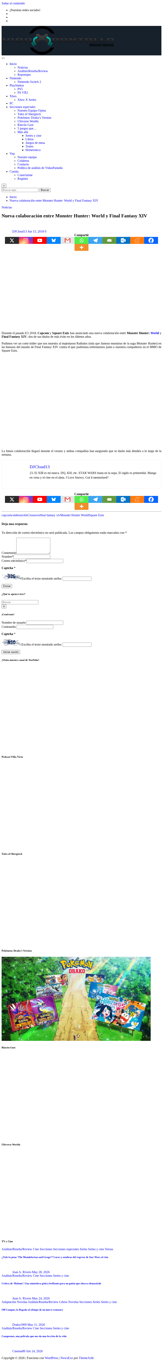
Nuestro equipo (27, 157)
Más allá (22, 132)
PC (12, 103)
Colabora (23, 160)
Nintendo (15, 78)
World (154, 333)
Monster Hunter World (74, 515)
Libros (29, 139)
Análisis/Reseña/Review (32, 71)
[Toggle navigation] (3, 58)
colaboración (19, 515)
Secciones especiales (22, 107)
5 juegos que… (27, 128)
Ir (4, 606)
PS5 (20, 89)
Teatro (29, 146)
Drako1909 (19, 1324)
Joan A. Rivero (21, 1272)
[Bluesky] (54, 240)
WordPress (51, 1358)
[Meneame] (137, 240)
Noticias (22, 67)
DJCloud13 (19, 231)
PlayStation (17, 85)
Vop (12, 153)
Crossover (33, 515)
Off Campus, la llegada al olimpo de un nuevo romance (32, 1309)
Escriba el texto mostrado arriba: (41, 578)
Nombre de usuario (14, 622)
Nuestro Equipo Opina (31, 110)
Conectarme (25, 175)
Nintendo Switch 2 (29, 81)
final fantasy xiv (50, 515)
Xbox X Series (26, 99)
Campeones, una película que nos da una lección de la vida (34, 1336)
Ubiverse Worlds (28, 121)
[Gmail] (68, 240)
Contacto (23, 164)
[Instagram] (26, 240)
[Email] (109, 240)
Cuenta (14, 171)
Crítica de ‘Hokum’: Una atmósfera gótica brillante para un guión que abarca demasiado (51, 1283)
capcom (6, 515)
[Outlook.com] (123, 240)
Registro (22, 178)
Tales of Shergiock (29, 114)
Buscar (45, 189)
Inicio (13, 64)
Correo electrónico (14, 560)
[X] (12, 240)
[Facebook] (151, 240)
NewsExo (66, 1358)
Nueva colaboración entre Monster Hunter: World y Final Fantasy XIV (54, 200)
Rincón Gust (25, 125)
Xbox (13, 96)
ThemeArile (86, 1358)
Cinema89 (18, 1351)
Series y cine (33, 135)
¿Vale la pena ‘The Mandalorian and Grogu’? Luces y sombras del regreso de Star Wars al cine (55, 1257)
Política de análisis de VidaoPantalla (40, 168)
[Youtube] (40, 240)
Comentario (9, 552)
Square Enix (96, 515)
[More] (81, 247)
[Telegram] (95, 240)
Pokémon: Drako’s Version (34, 117)
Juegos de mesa (35, 142)
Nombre (8, 556)
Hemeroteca (33, 150)
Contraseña (9, 626)
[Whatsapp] (81, 240)
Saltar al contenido (13, 3)
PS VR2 (22, 92)
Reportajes (24, 74)
